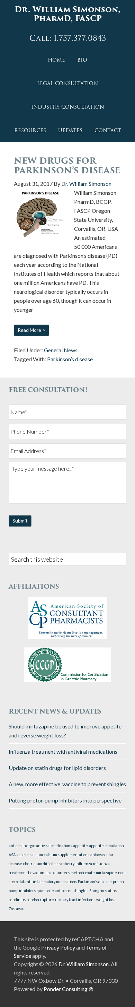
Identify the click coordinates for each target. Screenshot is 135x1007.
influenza (83, 863)
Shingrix (96, 890)
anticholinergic (22, 845)
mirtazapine (106, 872)
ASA (12, 854)
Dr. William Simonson (83, 964)
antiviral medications (54, 845)
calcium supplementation (66, 854)
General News (61, 350)
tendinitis (17, 899)
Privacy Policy (58, 947)
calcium (36, 854)
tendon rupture (40, 899)
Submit (20, 521)
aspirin (23, 854)
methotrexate (83, 872)
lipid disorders (57, 872)
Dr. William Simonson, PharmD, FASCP (67, 14)
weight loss (105, 899)
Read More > (31, 330)
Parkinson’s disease (70, 359)
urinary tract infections (75, 899)
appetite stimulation (106, 845)
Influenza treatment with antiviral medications (63, 751)
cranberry (65, 863)
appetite (80, 845)
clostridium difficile (39, 863)
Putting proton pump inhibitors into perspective (65, 800)
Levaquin (36, 872)
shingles (80, 890)
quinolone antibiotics (54, 890)
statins (111, 890)
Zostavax (16, 908)
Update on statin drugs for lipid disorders (57, 767)
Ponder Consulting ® (68, 989)
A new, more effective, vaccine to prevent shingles (67, 784)
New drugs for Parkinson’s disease (67, 165)
